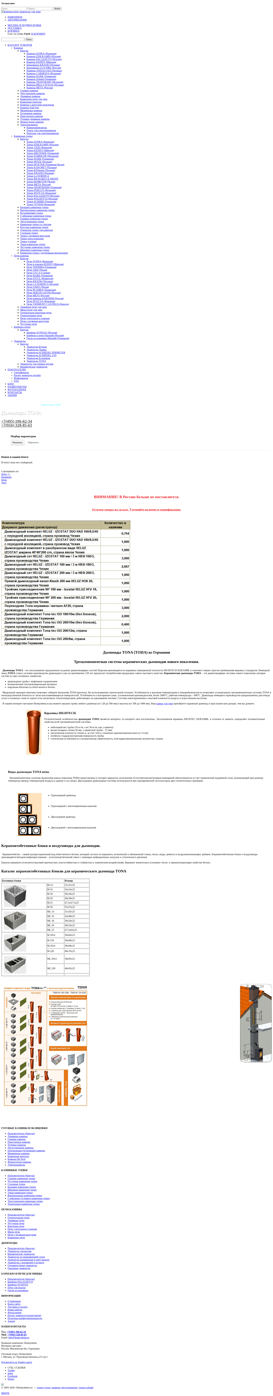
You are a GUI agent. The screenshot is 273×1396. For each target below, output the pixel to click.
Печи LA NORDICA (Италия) (43, 284)
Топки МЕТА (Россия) (39, 184)
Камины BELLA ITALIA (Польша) (45, 85)
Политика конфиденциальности (25, 1318)
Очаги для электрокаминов (41, 130)
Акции (11, 1321)
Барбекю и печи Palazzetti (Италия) (45, 335)
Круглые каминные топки (34, 227)
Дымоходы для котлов (19, 1251)
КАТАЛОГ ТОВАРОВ (20, 45)
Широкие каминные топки (34, 250)
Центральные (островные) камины (26, 1150)
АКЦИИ (12, 395)
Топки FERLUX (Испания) (41, 190)
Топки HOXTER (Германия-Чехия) (45, 164)
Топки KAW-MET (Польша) (42, 167)
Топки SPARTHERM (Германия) (44, 187)
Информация (21, 378)
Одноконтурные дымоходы (22, 1265)
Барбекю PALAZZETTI (20, 1282)
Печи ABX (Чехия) (37, 270)
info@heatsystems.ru (18, 1337)
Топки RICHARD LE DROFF (42, 178)
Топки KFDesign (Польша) (41, 170)
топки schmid (86, 1387)
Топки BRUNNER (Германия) (43, 153)
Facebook (12, 1376)
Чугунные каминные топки (35, 247)
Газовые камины (29, 90)
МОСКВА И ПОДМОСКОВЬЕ (24, 25)
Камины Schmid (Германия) (41, 79)
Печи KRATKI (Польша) (40, 281)
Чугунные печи (28, 324)
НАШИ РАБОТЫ (17, 386)
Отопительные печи (31, 315)
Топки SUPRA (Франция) (40, 141)
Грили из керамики (18, 1290)
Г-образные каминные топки (35, 216)
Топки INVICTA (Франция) (41, 193)
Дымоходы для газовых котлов (36, 364)
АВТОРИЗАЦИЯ (17, 20)
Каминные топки (23, 136)
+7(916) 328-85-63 (16, 425)
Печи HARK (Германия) (40, 275)
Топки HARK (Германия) (40, 159)
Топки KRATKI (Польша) (40, 173)
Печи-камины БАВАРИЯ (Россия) (45, 298)
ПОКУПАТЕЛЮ (17, 369)
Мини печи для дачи (31, 309)
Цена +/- (5, 474)
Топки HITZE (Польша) (39, 161)
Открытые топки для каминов (36, 230)
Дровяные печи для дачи (33, 307)
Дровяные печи (16, 1220)
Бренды (24, 50)
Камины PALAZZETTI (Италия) (44, 59)
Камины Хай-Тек (29, 107)
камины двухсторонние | (65, 1387)
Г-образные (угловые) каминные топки (29, 1198)
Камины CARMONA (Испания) (44, 73)
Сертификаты (21, 372)
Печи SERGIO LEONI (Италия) (44, 292)
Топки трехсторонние (32, 238)
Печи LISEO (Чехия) (38, 287)
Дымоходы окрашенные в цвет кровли (28, 1259)
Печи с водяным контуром (34, 321)
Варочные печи (16, 1226)
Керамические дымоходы (33, 366)
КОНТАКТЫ (15, 392)
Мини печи (14, 1232)
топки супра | (44, 1387)
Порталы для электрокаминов (43, 133)
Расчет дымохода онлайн (27, 375)
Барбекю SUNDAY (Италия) (42, 332)
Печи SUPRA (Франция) (40, 261)
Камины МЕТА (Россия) (40, 87)
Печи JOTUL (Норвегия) (40, 278)
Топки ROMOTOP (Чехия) (41, 181)
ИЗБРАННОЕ (15, 17)
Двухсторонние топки (32, 221)
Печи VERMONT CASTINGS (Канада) (48, 304)
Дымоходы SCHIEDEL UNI (41, 355)
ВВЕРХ (5, 1393)
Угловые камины (17, 1145)
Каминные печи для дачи (33, 99)
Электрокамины (29, 124)
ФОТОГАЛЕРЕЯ (17, 389)
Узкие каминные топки (32, 244)
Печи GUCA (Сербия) (38, 272)
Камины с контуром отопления (37, 104)
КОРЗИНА (14, 31)
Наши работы (15, 1309)
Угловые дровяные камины (35, 119)
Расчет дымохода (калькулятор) (24, 1315)
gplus (10, 1373)
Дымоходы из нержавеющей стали (26, 1257)
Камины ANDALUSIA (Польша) (44, 70)
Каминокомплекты (37, 127)
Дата (3, 482)
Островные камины (31, 113)
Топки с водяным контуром (35, 235)
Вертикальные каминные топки (37, 210)
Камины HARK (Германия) (41, 76)
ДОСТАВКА (15, 28)
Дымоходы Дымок (36, 349)
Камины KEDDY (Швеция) (41, 62)
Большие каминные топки (34, 207)
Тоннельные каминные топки (24, 1204)
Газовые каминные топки (34, 218)
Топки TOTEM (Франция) (41, 204)
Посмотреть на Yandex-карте (16, 1362)
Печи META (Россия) (38, 295)
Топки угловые (28, 241)
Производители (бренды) (21, 1133)
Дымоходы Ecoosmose (38, 358)
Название (6, 477)
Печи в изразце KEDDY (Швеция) (45, 264)
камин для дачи (164, 703)
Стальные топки (29, 233)
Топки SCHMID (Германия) (41, 201)
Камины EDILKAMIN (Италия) (44, 56)
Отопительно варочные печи (36, 312)
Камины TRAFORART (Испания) (45, 82)
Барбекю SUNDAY (18, 1284)
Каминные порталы (31, 102)
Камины (18, 48)
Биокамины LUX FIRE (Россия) (44, 67)
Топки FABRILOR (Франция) (43, 156)
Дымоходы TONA (36, 361)
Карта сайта (14, 1304)
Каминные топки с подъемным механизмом (44, 253)
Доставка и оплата (17, 1307)
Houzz (11, 1379)
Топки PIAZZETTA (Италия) (42, 198)
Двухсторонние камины (20, 1147)
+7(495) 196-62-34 (16, 421)
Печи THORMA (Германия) (41, 267)
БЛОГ (11, 383)
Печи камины (21, 255)
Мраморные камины (31, 110)
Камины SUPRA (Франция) (41, 53)
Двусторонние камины (32, 93)
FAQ (16, 381)
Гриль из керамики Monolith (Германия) (48, 338)
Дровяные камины (30, 96)
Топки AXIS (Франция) (39, 147)
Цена (4, 480)
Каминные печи (16, 1237)
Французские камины (32, 122)
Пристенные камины (31, 116)
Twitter (11, 1370)
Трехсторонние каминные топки (25, 1201)
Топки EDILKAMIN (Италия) (43, 144)
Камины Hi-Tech (16, 1159)
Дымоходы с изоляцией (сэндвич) (26, 1262)
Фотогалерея (14, 1312)
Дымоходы (20, 341)
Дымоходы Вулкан (37, 346)
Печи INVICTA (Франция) (41, 301)
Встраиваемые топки (31, 213)
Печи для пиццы (17, 1287)
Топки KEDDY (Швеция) (40, 150)
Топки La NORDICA (38, 176)
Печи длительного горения (34, 318)
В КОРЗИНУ (38, 33)
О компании (14, 1301)
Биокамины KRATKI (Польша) (43, 65)
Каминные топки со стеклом (35, 224)
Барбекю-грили (22, 327)
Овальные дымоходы (19, 1268)
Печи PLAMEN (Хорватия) (41, 290)
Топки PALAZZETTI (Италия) (43, 196)
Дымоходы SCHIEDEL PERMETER (46, 352)
